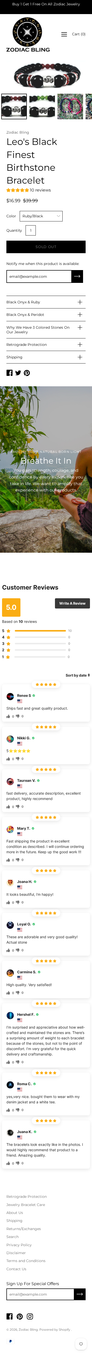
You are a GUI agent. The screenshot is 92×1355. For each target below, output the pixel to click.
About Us (14, 1212)
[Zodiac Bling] (28, 34)
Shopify (64, 1329)
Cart (79, 34)
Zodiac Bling (28, 1329)
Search (12, 1236)
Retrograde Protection (26, 344)
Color (11, 216)
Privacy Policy (19, 1245)
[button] (28, 191)
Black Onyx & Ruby (23, 302)
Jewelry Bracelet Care (25, 1204)
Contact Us (16, 1269)
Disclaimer (16, 1253)
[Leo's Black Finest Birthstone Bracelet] (14, 106)
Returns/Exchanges (23, 1228)
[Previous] (19, 76)
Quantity (14, 230)
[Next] (73, 76)
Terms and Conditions (25, 1260)
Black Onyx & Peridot (25, 314)
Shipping (14, 357)
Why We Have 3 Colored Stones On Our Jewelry (38, 329)
